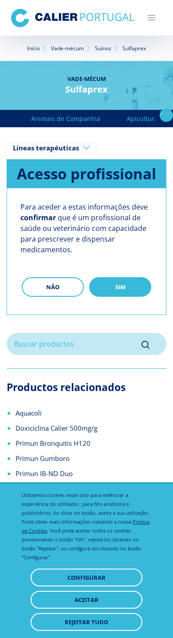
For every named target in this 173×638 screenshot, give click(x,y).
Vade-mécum (67, 48)
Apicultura (142, 118)
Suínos (103, 48)
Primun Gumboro (43, 458)
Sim (120, 287)
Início (33, 48)
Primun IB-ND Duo (44, 473)
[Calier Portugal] (72, 18)
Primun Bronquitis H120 (53, 443)
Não (52, 287)
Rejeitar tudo (86, 622)
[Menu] (151, 18)
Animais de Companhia (65, 118)
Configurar (86, 577)
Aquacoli (29, 412)
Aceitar (86, 600)
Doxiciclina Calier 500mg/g (57, 428)
